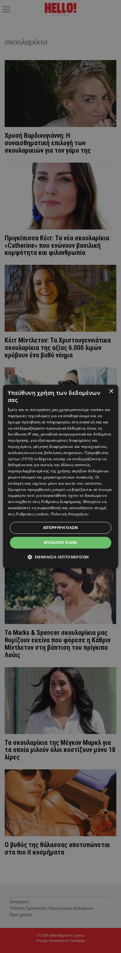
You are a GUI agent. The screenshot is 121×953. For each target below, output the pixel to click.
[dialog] (60, 477)
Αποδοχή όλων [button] (60, 542)
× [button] (111, 391)
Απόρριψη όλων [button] (60, 527)
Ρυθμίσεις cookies (32, 514)
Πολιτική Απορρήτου (69, 514)
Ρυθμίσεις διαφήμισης (61, 501)
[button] (60, 557)
